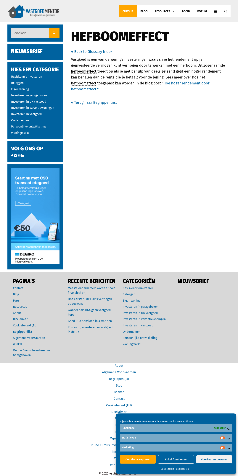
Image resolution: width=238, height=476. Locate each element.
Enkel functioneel (176, 459)
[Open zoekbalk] (226, 11)
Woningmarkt (20, 133)
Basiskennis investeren (26, 76)
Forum (202, 11)
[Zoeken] (54, 33)
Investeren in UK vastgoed (28, 101)
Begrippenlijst (22, 331)
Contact (18, 288)
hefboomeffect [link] (84, 71)
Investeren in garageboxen (29, 95)
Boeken (119, 392)
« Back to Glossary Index (91, 51)
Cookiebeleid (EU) (25, 325)
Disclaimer (20, 319)
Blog (143, 11)
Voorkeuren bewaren (214, 459)
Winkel (17, 344)
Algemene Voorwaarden (29, 338)
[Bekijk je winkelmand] (215, 11)
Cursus (128, 11)
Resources (162, 11)
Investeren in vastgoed (26, 114)
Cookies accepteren (138, 459)
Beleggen (17, 83)
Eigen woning (20, 89)
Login (186, 11)
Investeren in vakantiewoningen (32, 107)
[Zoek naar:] (30, 33)
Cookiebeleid (167, 469)
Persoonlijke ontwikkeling (28, 126)
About (17, 313)
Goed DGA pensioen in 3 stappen (90, 321)
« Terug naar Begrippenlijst (94, 102)
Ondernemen (20, 120)
